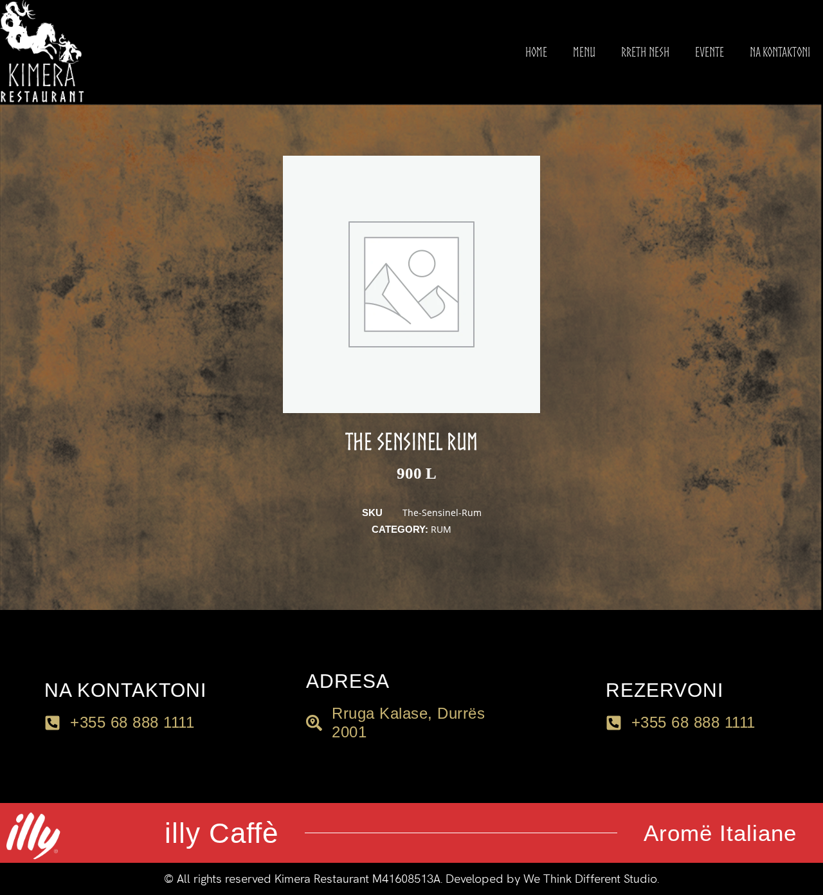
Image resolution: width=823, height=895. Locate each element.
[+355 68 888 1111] (614, 723)
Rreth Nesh (645, 52)
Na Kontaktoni (780, 52)
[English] (34, 876)
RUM (441, 529)
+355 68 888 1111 (693, 722)
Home (536, 52)
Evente (709, 52)
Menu (584, 52)
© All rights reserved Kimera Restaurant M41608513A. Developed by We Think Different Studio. (411, 879)
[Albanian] (18, 876)
